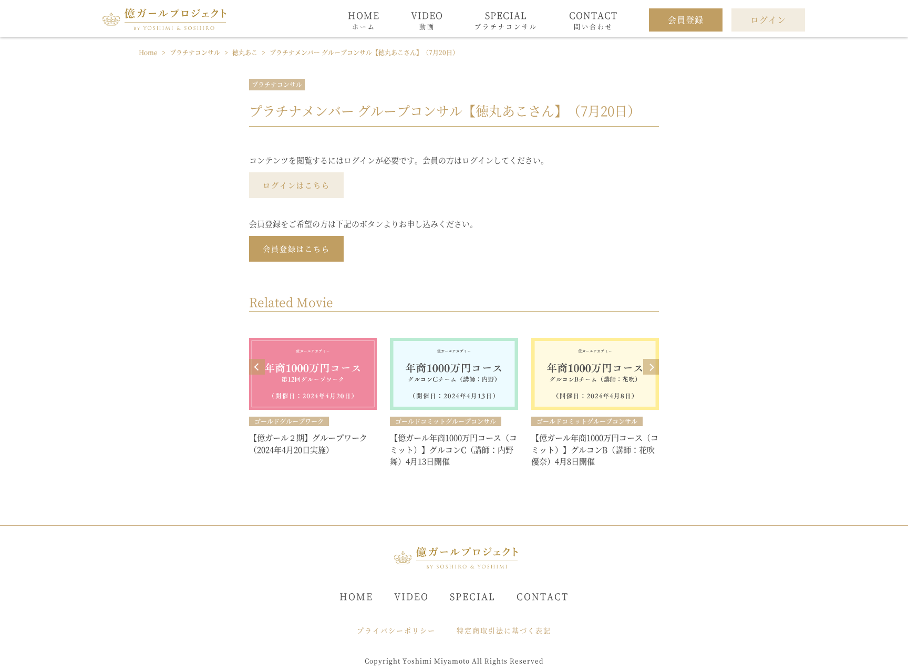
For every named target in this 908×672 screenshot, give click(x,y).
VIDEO (411, 596)
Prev (257, 367)
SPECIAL (473, 596)
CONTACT (543, 596)
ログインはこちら (296, 185)
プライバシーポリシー (396, 630)
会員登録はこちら (296, 248)
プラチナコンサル (277, 84)
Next (651, 367)
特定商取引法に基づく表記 (504, 630)
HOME (356, 596)
